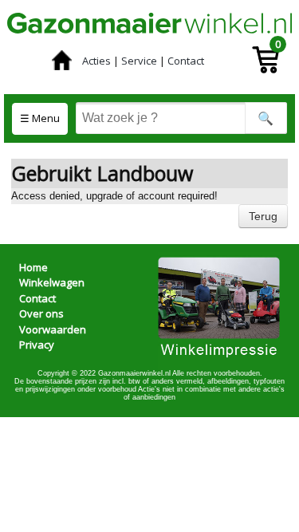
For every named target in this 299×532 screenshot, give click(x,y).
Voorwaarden (52, 329)
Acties (96, 60)
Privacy (36, 344)
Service (139, 60)
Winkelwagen (52, 282)
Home (33, 267)
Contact (185, 60)
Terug (263, 216)
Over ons (41, 313)
